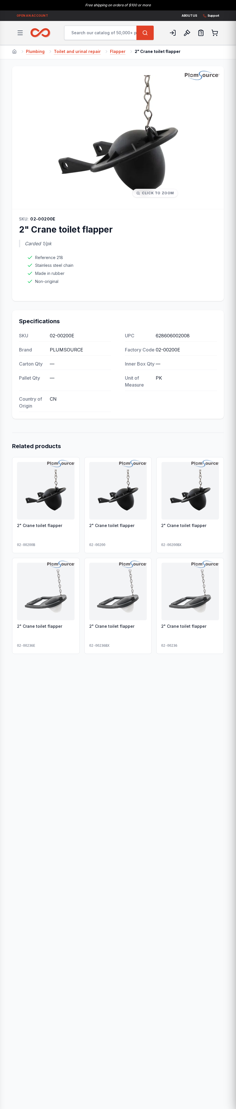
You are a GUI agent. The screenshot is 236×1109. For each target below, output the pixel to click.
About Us (189, 15)
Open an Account (32, 15)
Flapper (117, 51)
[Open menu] (20, 33)
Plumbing (35, 51)
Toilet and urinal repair (77, 51)
